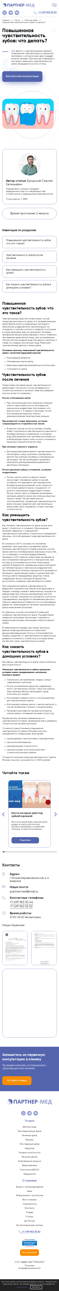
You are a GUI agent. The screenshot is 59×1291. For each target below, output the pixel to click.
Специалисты (30, 1204)
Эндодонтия (29, 1174)
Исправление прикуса (29, 1161)
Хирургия (29, 1148)
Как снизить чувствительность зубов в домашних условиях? (28, 286)
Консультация (29, 1252)
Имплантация (29, 1127)
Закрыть (36, 1287)
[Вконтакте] (17, 12)
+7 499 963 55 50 (47, 12)
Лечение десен (29, 1157)
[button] (3, 814)
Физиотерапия (29, 1165)
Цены (29, 1191)
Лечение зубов (29, 1135)
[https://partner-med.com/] (18, 5)
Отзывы (29, 1212)
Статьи (29, 1217)
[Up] (54, 1276)
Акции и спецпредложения (29, 1187)
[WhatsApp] (4, 12)
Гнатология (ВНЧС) (29, 1170)
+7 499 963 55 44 (21, 902)
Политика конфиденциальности (29, 1267)
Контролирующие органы (29, 1225)
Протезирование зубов (29, 1131)
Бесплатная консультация (22, 76)
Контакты (29, 1208)
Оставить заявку (17, 1080)
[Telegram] (10, 12)
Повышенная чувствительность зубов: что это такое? (28, 242)
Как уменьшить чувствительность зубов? (26, 271)
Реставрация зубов (29, 1144)
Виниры (29, 1140)
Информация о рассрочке (29, 1195)
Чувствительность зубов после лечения (24, 257)
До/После (29, 1221)
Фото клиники (29, 1200)
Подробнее (25, 840)
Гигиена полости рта (29, 1153)
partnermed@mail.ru (24, 891)
